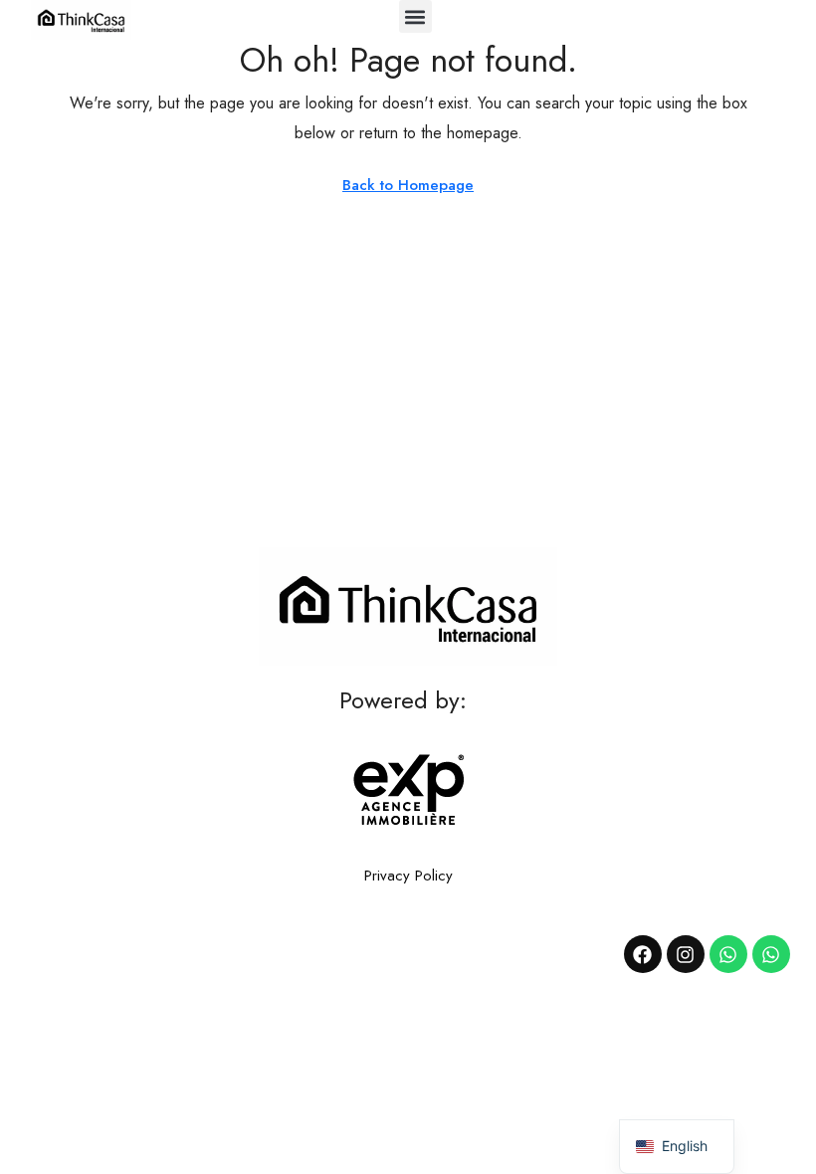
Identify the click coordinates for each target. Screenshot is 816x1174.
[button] (415, 16)
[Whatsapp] (728, 954)
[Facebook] (643, 954)
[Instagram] (686, 954)
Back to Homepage (408, 185)
